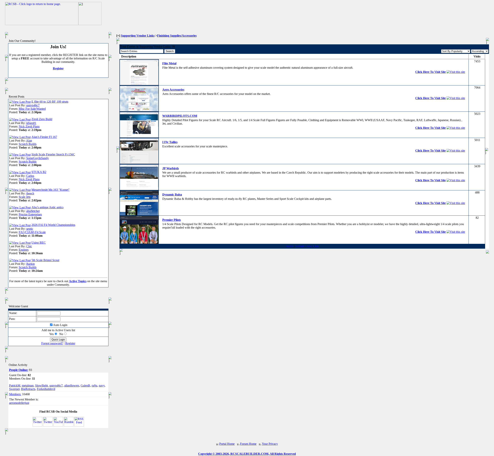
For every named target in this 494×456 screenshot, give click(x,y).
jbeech (30, 193)
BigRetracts (28, 389)
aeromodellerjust (19, 402)
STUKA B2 (38, 172)
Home (289, 246)
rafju (94, 385)
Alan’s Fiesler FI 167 (44, 136)
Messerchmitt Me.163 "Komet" (50, 189)
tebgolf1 (31, 123)
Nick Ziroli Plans (29, 126)
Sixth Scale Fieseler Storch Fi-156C (53, 154)
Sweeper (14, 389)
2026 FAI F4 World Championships (53, 224)
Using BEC (38, 242)
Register (58, 68)
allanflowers (71, 385)
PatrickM (14, 385)
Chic (29, 246)
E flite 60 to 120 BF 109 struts (49, 101)
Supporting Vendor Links (138, 35)
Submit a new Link (307, 246)
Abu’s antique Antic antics (47, 207)
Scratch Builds (27, 144)
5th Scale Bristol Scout (45, 260)
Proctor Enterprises (30, 214)
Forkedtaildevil (46, 389)
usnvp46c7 (33, 105)
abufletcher (33, 211)
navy (102, 385)
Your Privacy (270, 443)
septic (29, 228)
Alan (29, 140)
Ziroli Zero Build (41, 119)
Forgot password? (52, 343)
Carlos (30, 175)
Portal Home (227, 443)
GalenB (85, 385)
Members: (15, 394)
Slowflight (41, 385)
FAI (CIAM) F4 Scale (32, 232)
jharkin (30, 263)
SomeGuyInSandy (37, 158)
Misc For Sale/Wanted (32, 108)
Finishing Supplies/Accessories (177, 35)
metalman (28, 385)
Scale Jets (24, 196)
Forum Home (248, 443)
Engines (24, 249)
